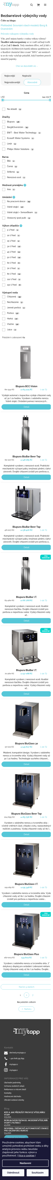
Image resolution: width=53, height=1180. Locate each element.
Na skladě (13, 109)
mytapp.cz (13, 1064)
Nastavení (25, 1163)
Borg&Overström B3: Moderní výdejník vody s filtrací (26, 1121)
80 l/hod (13, 274)
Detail (26, 407)
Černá (11, 166)
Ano (10, 189)
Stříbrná (12, 172)
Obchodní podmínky (12, 1083)
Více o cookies (26, 1155)
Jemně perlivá (15, 307)
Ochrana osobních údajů (14, 1086)
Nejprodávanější (12, 82)
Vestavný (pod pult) (18, 218)
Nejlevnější (9, 76)
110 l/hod (13, 279)
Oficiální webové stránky (14, 1100)
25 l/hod (13, 241)
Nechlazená (14, 302)
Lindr (11, 143)
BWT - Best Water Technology (23, 132)
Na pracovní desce (18, 201)
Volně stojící (15, 207)
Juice (11, 329)
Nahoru (27, 1009)
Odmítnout (13, 1172)
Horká (12, 318)
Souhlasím (38, 1172)
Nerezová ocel (15, 177)
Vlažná (12, 324)
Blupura (13, 121)
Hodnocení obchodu (12, 1096)
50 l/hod (13, 257)
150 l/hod (13, 285)
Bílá (10, 161)
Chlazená (13, 296)
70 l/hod (13, 268)
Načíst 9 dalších (26, 987)
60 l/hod (13, 263)
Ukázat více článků (16, 1138)
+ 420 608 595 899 (16, 1058)
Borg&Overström (17, 127)
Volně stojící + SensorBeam (21, 212)
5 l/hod (12, 230)
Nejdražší (26, 76)
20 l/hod (13, 235)
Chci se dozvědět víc (26, 66)
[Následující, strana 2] (26, 995)
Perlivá (12, 313)
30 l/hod (13, 246)
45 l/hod (13, 252)
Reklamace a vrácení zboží (15, 1089)
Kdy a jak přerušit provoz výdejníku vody (24, 1113)
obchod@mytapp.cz (17, 1053)
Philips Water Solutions (20, 149)
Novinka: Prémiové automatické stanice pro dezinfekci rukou (26, 1129)
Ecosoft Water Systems (20, 138)
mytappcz (13, 1070)
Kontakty (7, 1093)
